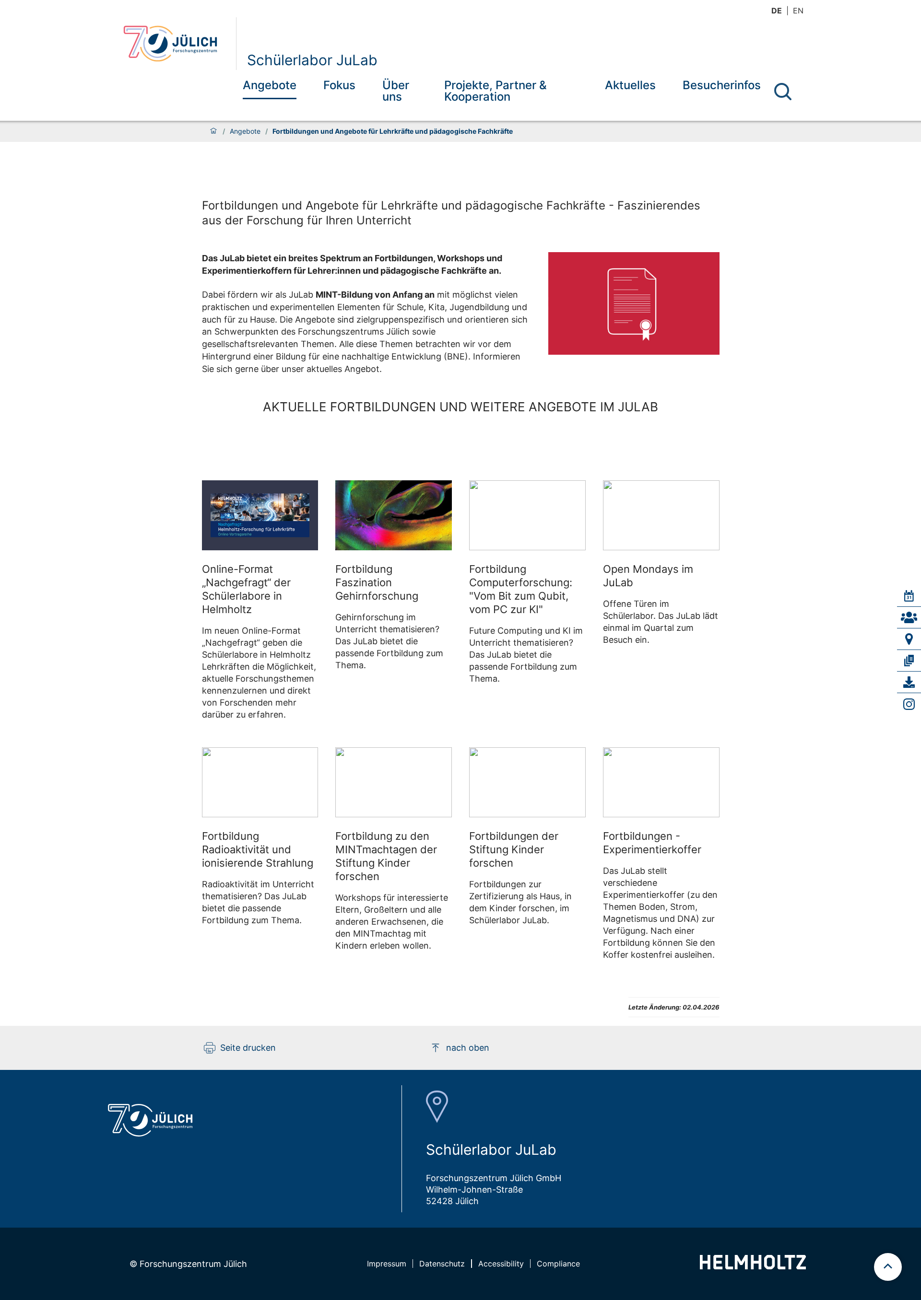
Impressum (386, 1263)
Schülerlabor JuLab (312, 60)
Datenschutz (442, 1263)
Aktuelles (630, 85)
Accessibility (501, 1263)
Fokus (339, 85)
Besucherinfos (722, 85)
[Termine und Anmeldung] (909, 595)
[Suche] (782, 91)
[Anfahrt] (909, 639)
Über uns (395, 91)
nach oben (467, 1048)
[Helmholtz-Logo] (753, 1266)
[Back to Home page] (175, 43)
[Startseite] (213, 131)
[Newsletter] (909, 660)
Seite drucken (248, 1048)
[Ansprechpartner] (909, 617)
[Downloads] (909, 682)
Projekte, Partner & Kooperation (495, 91)
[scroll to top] (888, 1267)
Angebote (269, 85)
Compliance (558, 1263)
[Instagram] (909, 704)
